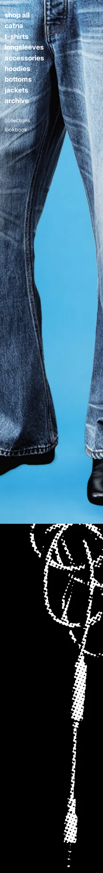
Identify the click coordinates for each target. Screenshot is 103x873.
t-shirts (17, 36)
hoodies (17, 68)
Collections (17, 120)
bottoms (18, 79)
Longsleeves (24, 47)
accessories (24, 58)
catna (14, 26)
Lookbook (16, 130)
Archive (17, 101)
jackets (16, 90)
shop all (17, 15)
